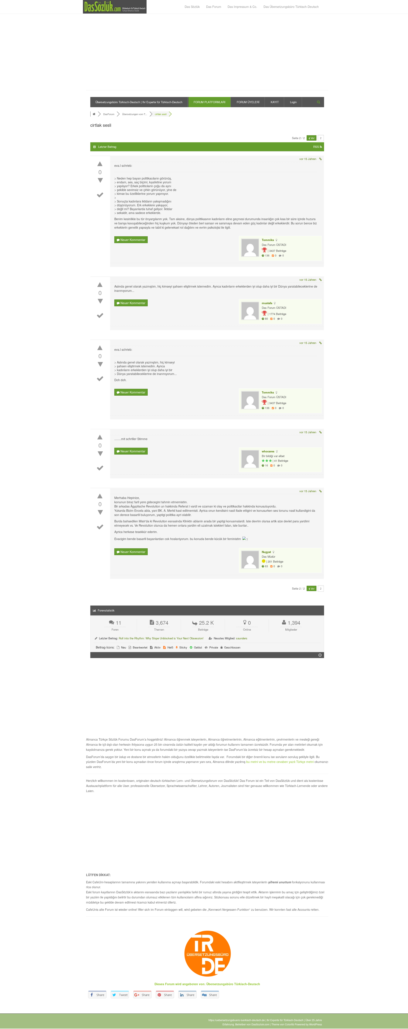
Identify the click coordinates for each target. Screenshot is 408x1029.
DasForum (108, 114)
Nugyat (266, 552)
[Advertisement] (207, 54)
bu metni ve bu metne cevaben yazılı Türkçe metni (280, 762)
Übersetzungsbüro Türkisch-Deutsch (233, 984)
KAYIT (275, 102)
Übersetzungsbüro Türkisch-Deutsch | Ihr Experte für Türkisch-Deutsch (138, 102)
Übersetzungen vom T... (134, 114)
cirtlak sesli (160, 114)
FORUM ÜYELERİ (248, 102)
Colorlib (289, 1024)
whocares (268, 451)
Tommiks (268, 240)
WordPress (315, 1024)
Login (293, 102)
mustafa (267, 303)
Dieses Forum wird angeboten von (179, 984)
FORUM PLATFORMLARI (209, 102)
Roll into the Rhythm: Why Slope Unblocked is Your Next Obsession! (161, 638)
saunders (241, 638)
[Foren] (94, 114)
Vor (312, 138)
